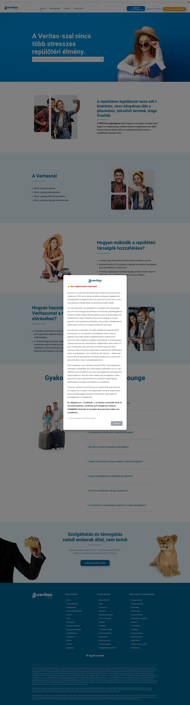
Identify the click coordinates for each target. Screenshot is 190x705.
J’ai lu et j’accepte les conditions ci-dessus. (82, 418)
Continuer (116, 423)
